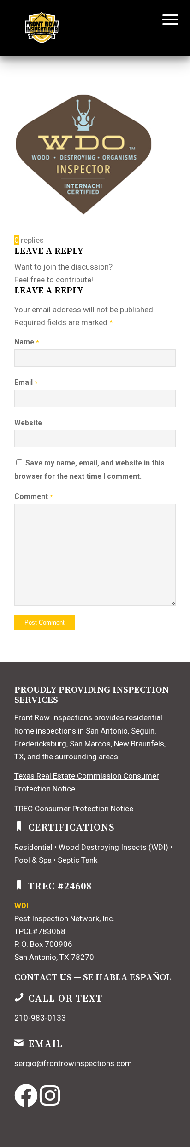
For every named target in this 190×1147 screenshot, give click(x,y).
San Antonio (107, 730)
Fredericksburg (40, 743)
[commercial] (79, 27)
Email (25, 382)
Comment (33, 496)
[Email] (19, 1043)
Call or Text (65, 998)
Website (28, 423)
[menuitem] (163, 19)
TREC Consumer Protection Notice (73, 808)
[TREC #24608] (19, 885)
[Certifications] (19, 826)
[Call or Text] (19, 997)
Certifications (71, 827)
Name (26, 342)
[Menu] (163, 19)
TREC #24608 (60, 886)
